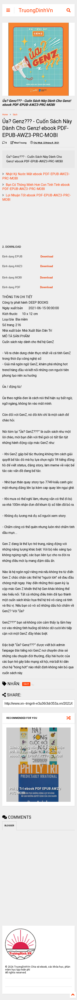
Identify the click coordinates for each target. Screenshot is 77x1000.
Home (5, 114)
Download (46, 256)
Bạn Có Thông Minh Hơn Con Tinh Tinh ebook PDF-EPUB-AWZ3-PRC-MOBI (36, 187)
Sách (15, 114)
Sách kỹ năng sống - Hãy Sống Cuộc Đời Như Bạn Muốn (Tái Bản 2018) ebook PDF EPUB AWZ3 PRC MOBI (36, 751)
